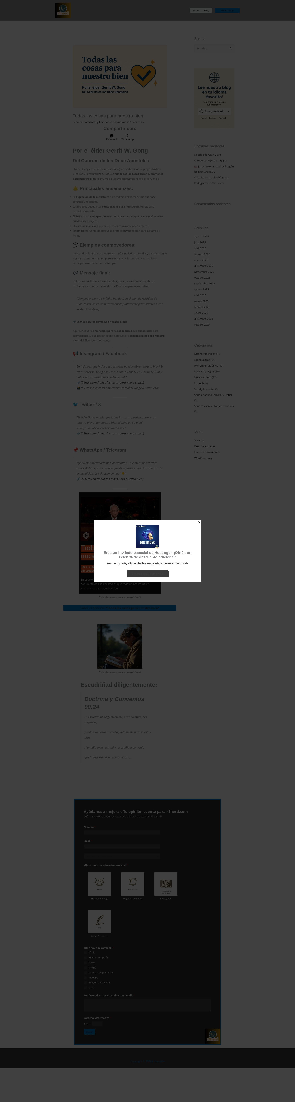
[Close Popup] (199, 522)
